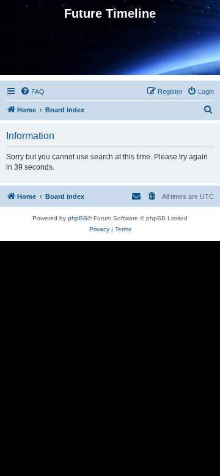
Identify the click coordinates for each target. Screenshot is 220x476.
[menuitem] (32, 91)
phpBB (77, 218)
